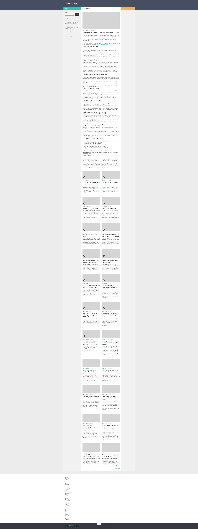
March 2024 (67, 514)
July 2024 (66, 509)
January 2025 (67, 501)
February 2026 (67, 485)
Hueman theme (77, 526)
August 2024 (67, 508)
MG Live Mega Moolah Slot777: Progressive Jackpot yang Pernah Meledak (90, 427)
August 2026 (67, 478)
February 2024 (67, 515)
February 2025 (67, 500)
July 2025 (66, 494)
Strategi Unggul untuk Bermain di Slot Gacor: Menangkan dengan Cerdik (110, 315)
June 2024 (66, 510)
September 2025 (67, 492)
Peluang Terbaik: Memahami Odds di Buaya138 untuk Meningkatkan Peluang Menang (110, 287)
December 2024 (67, 503)
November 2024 (67, 504)
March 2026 (67, 484)
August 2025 (67, 493)
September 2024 (67, 506)
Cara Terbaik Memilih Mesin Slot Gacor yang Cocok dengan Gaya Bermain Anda (90, 315)
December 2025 (67, 488)
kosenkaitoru (71, 3)
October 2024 (67, 505)
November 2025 (67, 489)
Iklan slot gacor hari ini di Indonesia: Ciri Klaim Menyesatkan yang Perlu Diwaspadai (110, 342)
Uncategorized (85, 30)
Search (66, 12)
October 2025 (67, 490)
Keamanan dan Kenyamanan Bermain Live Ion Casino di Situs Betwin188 (109, 398)
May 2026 (66, 482)
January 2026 (67, 487)
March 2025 (67, 499)
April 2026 (66, 483)
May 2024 (66, 511)
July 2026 (66, 479)
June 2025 (66, 495)
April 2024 (66, 513)
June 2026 (66, 480)
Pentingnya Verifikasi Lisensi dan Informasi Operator (100, 33)
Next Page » (117, 468)
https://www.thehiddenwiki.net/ (102, 44)
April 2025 (66, 498)
